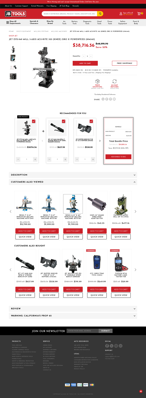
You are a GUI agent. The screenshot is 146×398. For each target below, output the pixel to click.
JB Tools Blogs (64, 6)
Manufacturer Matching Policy (85, 357)
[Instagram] (120, 345)
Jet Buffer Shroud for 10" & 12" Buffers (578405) (49, 275)
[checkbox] (33, 121)
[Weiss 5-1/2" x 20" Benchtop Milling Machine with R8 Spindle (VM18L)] (73, 205)
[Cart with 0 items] (139, 13)
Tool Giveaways (48, 358)
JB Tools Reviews (49, 356)
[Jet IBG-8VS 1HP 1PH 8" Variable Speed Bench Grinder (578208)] (73, 265)
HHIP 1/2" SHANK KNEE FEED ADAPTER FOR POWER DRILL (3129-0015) (97, 217)
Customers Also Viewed (27, 182)
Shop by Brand (50, 22)
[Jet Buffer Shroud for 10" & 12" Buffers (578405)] (49, 263)
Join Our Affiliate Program (53, 365)
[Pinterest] (110, 99)
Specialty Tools (17, 367)
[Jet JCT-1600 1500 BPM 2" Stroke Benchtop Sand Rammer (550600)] (25, 265)
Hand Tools (99, 23)
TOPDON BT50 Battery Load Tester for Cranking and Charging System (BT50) (121, 275)
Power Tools (110, 23)
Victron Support (49, 354)
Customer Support (21, 6)
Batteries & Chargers (19, 347)
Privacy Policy (79, 369)
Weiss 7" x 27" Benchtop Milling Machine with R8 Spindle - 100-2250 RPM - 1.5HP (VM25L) (49, 217)
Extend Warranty (37, 6)
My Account (47, 347)
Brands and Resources (82, 349)
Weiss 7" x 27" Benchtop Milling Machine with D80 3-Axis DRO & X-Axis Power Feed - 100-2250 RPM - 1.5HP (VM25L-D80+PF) (25, 217)
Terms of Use (78, 366)
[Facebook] (106, 99)
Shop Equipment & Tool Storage (23, 363)
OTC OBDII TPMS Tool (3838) (97, 274)
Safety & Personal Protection (23, 361)
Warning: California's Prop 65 (31, 316)
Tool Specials (17, 345)
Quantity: (76, 56)
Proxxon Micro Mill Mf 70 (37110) (121, 216)
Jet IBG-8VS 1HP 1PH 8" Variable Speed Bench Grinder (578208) (73, 275)
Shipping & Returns (50, 349)
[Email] (114, 99)
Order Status (47, 345)
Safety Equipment (122, 23)
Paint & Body (136, 23)
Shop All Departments (15, 22)
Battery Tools (74, 23)
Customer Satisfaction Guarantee (86, 360)
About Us (8, 6)
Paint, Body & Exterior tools (22, 356)
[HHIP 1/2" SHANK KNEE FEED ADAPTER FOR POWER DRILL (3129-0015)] (97, 205)
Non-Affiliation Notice (82, 362)
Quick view (25, 237)
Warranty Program (81, 364)
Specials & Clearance (34, 22)
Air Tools (64, 23)
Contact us (109, 354)
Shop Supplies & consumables (22, 365)
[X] (103, 99)
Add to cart (25, 231)
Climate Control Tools (20, 349)
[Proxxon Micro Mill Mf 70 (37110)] (121, 207)
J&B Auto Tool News (81, 345)
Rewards (76, 6)
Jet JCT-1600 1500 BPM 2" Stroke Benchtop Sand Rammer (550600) (25, 275)
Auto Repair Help (80, 347)
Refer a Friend (48, 363)
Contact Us (47, 370)
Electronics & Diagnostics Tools (24, 352)
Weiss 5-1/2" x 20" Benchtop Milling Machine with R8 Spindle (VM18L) (73, 217)
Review (16, 309)
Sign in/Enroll (128, 13)
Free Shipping (51, 6)
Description (19, 175)
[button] (42, 140)
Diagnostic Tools (87, 23)
